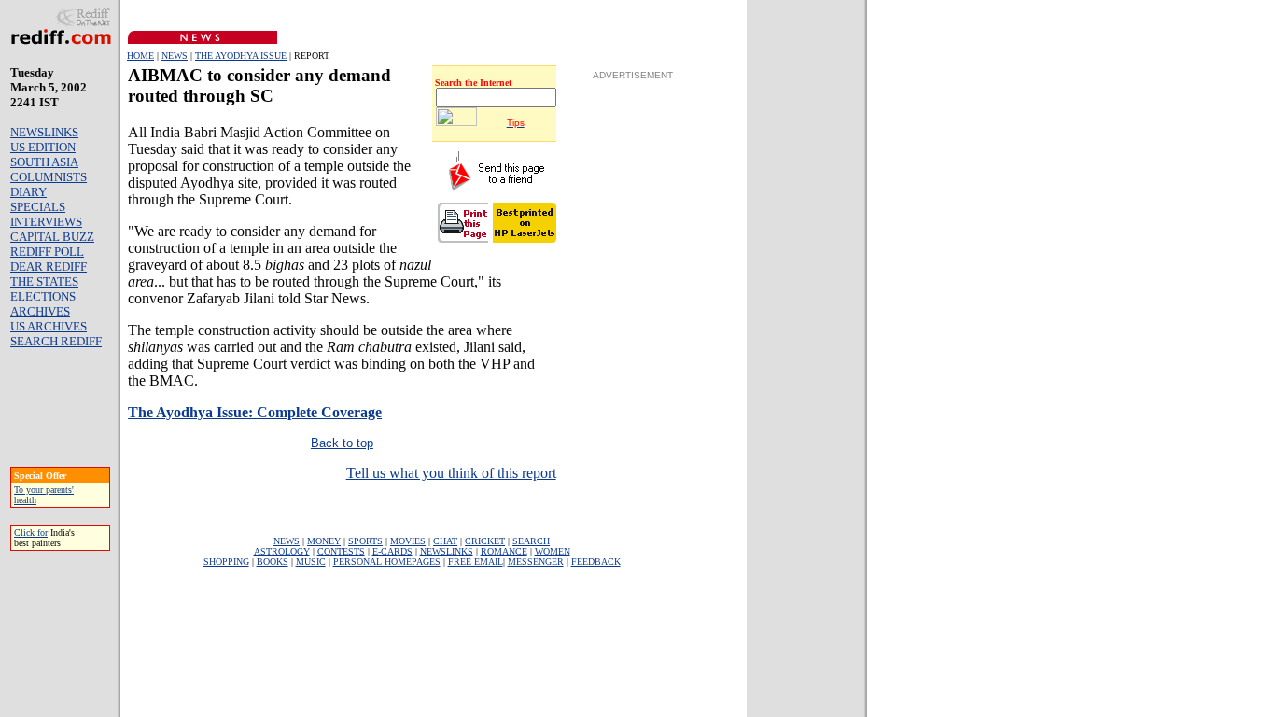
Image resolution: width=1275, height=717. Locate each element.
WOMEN (552, 551)
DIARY (28, 192)
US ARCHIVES (48, 326)
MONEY (324, 541)
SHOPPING (226, 561)
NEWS (174, 55)
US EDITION (43, 147)
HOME (140, 55)
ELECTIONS (43, 296)
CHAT (445, 541)
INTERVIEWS (46, 222)
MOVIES (408, 541)
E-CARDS (392, 551)
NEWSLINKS (44, 132)
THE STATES (44, 281)
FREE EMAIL (475, 561)
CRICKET (485, 541)
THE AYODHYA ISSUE (241, 55)
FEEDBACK (596, 561)
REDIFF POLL (47, 252)
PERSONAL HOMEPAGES (387, 561)
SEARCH (531, 541)
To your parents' (44, 490)
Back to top (342, 443)
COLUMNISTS (48, 177)
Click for (31, 532)
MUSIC (311, 561)
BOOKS (272, 561)
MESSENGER (536, 561)
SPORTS (365, 541)
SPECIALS (37, 207)
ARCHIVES (40, 311)
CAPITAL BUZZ (52, 237)
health (25, 500)
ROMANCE (504, 551)
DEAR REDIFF (48, 267)
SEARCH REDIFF (56, 341)
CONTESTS (341, 551)
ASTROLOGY (282, 551)
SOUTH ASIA (44, 162)
